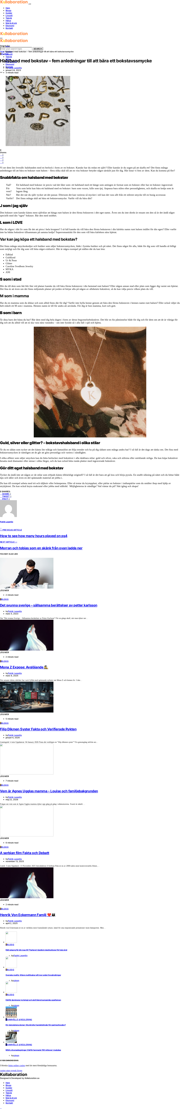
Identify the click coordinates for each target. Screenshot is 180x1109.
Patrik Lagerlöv (15, 68)
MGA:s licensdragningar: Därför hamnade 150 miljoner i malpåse (33, 1050)
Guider (9, 13)
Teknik (9, 18)
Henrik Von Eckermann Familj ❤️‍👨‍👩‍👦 (28, 915)
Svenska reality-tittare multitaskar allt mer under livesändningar (33, 975)
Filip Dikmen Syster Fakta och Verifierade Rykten (38, 729)
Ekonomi (10, 25)
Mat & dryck (11, 23)
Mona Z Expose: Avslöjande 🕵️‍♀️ (24, 667)
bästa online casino (16, 1065)
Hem (8, 8)
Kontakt (9, 28)
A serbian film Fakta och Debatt (24, 853)
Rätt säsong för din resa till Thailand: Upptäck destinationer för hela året (36, 950)
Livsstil (9, 15)
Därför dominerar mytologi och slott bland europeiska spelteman (33, 1000)
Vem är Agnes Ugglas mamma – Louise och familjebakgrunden (49, 791)
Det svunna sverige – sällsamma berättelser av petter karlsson (48, 605)
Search (38, 49)
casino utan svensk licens (11, 1070)
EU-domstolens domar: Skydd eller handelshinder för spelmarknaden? (36, 1025)
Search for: (5, 46)
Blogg (8, 10)
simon (16, 980)
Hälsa (8, 20)
